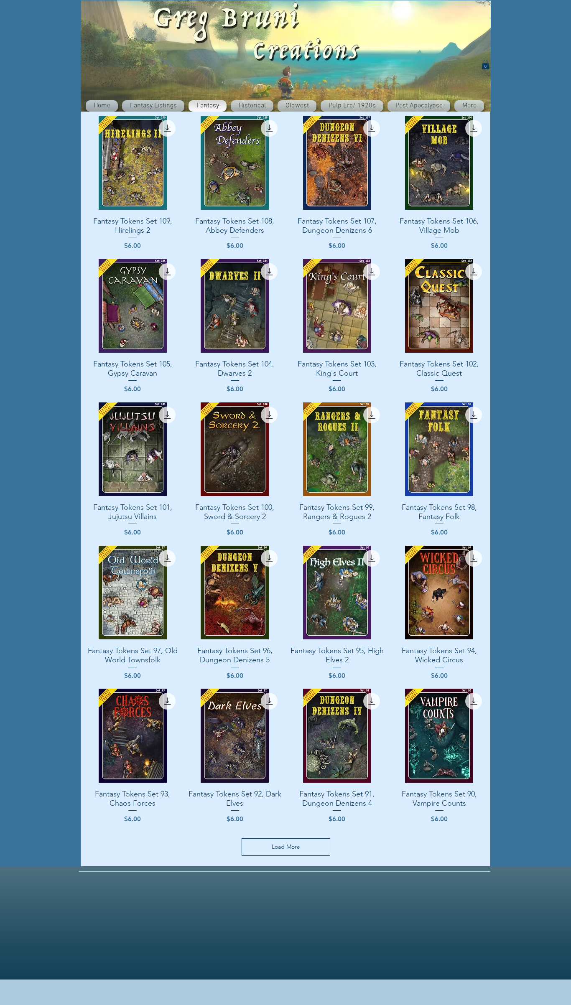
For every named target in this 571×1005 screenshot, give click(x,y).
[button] (485, 64)
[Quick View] (133, 163)
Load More (286, 846)
